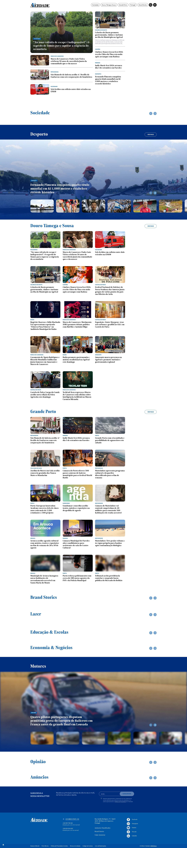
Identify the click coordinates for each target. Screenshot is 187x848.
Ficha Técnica (45, 846)
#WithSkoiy (153, 846)
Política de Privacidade (120, 801)
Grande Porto (123, 5)
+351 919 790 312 (68, 823)
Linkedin (134, 836)
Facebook (134, 819)
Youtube (134, 827)
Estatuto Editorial (34, 846)
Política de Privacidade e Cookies (59, 846)
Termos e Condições (75, 846)
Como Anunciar (100, 835)
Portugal (132, 5)
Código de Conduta (88, 846)
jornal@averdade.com (72, 819)
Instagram (135, 823)
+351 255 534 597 (68, 828)
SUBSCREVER (127, 794)
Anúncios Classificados (102, 828)
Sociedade (95, 5)
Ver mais (150, 134)
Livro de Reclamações (100, 846)
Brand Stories (143, 5)
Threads (134, 831)
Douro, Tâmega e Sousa (109, 5)
